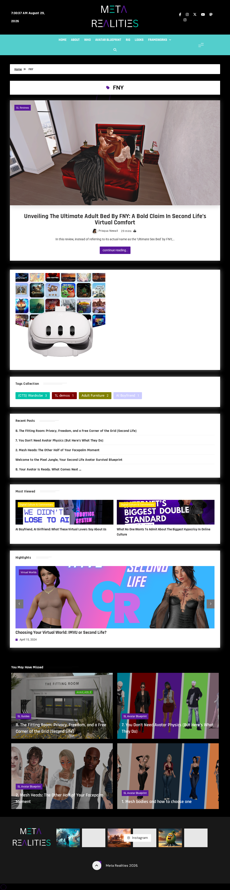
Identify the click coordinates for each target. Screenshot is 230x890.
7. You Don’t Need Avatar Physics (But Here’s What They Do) (59, 440)
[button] (19, 603)
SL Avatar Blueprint (135, 716)
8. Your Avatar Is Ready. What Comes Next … (48, 469)
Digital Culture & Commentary (36, 504)
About (75, 40)
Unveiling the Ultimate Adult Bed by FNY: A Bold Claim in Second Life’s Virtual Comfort (115, 219)
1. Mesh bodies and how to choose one (157, 802)
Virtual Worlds (29, 572)
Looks (139, 40)
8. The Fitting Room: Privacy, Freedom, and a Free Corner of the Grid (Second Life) (76, 431)
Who (87, 40)
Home (62, 40)
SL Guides (23, 716)
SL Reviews (22, 107)
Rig (128, 40)
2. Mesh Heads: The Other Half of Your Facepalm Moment (57, 450)
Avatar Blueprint (108, 40)
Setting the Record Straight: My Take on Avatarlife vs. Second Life (75, 632)
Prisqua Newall (108, 230)
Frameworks (157, 40)
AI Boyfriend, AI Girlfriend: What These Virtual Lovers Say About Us (60, 529)
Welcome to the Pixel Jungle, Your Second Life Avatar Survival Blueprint (68, 459)
